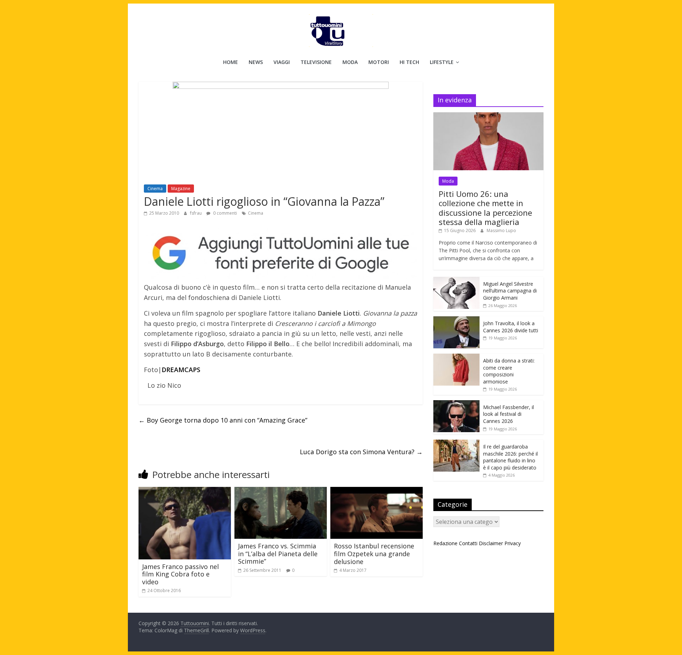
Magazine (180, 189)
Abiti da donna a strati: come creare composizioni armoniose (509, 371)
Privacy (512, 543)
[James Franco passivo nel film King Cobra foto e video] (185, 491)
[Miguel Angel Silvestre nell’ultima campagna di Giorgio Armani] (456, 280)
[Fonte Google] (280, 253)
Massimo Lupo (501, 230)
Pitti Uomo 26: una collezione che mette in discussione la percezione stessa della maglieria (485, 207)
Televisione (316, 62)
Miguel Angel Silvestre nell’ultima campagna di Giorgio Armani (510, 290)
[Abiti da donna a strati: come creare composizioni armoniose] (456, 357)
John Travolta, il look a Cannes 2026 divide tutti (510, 327)
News (256, 62)
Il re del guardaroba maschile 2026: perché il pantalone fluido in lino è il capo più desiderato (510, 457)
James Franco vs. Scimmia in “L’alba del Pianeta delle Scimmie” (278, 553)
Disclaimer (491, 543)
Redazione (445, 543)
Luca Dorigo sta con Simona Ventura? (361, 451)
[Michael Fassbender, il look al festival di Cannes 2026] (456, 404)
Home (230, 62)
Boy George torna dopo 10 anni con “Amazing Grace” (223, 420)
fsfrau (196, 213)
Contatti (468, 543)
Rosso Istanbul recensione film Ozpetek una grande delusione (374, 553)
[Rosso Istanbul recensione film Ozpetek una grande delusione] (376, 491)
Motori (378, 62)
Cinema (155, 189)
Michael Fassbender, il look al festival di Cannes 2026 (508, 414)
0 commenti (224, 213)
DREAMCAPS (181, 369)
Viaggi (282, 62)
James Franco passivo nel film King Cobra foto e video (180, 574)
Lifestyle (442, 62)
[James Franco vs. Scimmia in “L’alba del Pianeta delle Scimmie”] (280, 491)
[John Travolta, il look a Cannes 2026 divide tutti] (456, 320)
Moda (350, 62)
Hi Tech (409, 62)
